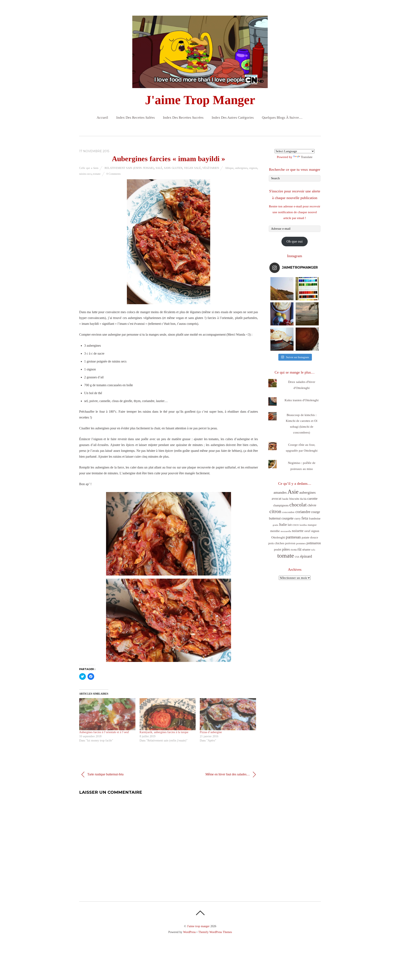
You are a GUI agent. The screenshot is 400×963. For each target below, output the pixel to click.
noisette (298, 531)
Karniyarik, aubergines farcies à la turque (164, 732)
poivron (290, 543)
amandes (280, 492)
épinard (306, 556)
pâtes (286, 549)
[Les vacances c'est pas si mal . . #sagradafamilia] (307, 288)
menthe (275, 531)
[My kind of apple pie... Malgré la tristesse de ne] (307, 339)
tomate (97, 173)
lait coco (293, 524)
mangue (312, 524)
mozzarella (286, 531)
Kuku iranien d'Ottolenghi (302, 400)
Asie (293, 491)
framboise (314, 518)
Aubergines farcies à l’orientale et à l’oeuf (104, 732)
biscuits (294, 498)
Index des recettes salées (135, 118)
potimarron (313, 543)
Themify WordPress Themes (215, 932)
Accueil (102, 118)
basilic (285, 498)
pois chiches (276, 543)
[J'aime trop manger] (200, 84)
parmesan (293, 537)
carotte (312, 498)
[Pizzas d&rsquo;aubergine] (228, 714)
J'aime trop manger (198, 926)
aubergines (241, 167)
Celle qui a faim (88, 167)
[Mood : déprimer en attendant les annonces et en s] (282, 313)
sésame (306, 549)
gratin (275, 525)
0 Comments (113, 173)
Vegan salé (192, 167)
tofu (313, 549)
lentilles (303, 525)
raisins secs (85, 173)
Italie (283, 524)
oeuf (307, 531)
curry (297, 518)
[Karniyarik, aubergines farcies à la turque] (168, 714)
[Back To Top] (200, 913)
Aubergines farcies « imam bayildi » (168, 159)
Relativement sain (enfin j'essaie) (129, 167)
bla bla (303, 498)
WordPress (189, 932)
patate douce (310, 537)
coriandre (302, 512)
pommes (301, 543)
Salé (159, 167)
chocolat (298, 504)
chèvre (312, 505)
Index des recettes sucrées (183, 118)
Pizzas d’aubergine (211, 732)
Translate (306, 157)
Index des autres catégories (233, 118)
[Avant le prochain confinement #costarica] (307, 313)
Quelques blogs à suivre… (282, 118)
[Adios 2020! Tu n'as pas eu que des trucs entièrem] (282, 339)
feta (304, 518)
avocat (276, 499)
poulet (277, 549)
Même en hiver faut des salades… (228, 774)
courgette (287, 518)
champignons (281, 505)
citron (275, 511)
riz (299, 549)
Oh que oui (294, 241)
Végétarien (210, 167)
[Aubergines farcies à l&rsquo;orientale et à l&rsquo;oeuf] (107, 714)
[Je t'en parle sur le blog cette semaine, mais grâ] (282, 288)
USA (297, 557)
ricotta (294, 549)
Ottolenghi (278, 537)
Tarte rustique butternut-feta (105, 774)
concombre (288, 512)
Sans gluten (173, 167)
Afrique (229, 167)
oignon (253, 167)
